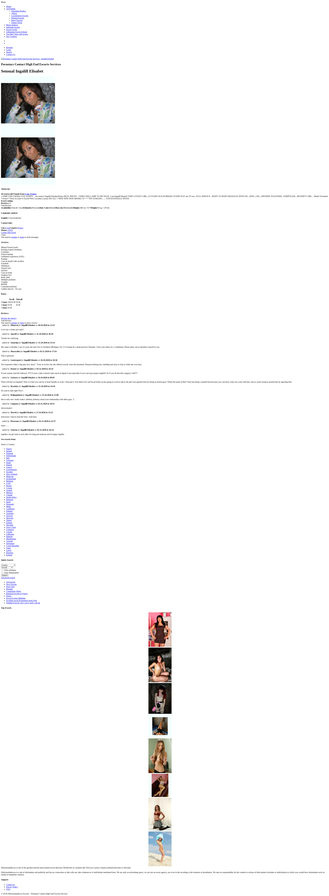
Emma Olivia (16, 23)
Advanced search (8, 578)
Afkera (14, 13)
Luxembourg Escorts (19, 16)
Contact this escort (8, 232)
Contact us (10, 885)
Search (9, 52)
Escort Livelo (11, 29)
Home (8, 6)
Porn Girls (10, 587)
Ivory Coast (11, 527)
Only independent (11, 573)
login (22, 237)
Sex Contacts (11, 36)
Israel (8, 502)
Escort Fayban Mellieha (15, 598)
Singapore (10, 543)
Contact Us (10, 54)
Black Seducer (12, 25)
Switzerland (11, 479)
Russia (9, 486)
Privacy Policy (12, 887)
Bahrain (9, 536)
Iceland (9, 555)
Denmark (10, 504)
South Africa (11, 497)
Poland (9, 465)
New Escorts (11, 584)
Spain (8, 463)
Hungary (9, 553)
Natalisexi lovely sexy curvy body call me (23, 603)
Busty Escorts (16, 20)
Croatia (9, 532)
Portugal (9, 453)
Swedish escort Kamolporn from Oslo (21, 600)
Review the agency (9, 318)
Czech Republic (12, 546)
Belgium (9, 481)
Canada (9, 495)
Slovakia (9, 525)
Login (8, 50)
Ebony (9, 596)
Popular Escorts (17, 18)
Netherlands (11, 456)
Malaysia (9, 476)
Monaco (9, 493)
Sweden (9, 472)
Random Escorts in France (17, 594)
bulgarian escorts (13, 27)
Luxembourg (11, 469)
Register (9, 47)
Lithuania (10, 534)
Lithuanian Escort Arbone (16, 32)
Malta (8, 506)
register (14, 237)
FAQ (8, 889)
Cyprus (9, 488)
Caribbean (10, 509)
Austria (9, 490)
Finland (9, 511)
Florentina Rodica (18, 11)
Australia (9, 513)
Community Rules (13, 591)
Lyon (27, 194)
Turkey (9, 520)
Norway (9, 516)
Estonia (9, 523)
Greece (9, 467)
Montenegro (11, 539)
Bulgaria (9, 499)
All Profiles (10, 9)
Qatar (8, 548)
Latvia (8, 550)
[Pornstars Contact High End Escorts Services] (27, 59)
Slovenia (9, 518)
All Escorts (10, 582)
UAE (8, 483)
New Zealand (11, 474)
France (33, 194)
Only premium (10, 570)
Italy (8, 458)
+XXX (10, 230)
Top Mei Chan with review (17, 34)
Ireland (9, 451)
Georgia (9, 541)
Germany (10, 460)
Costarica (10, 530)
